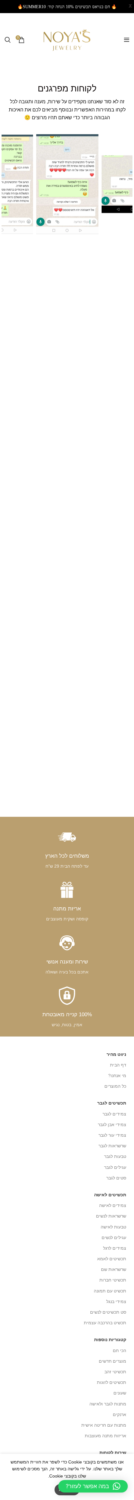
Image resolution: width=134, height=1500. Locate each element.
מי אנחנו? (117, 1075)
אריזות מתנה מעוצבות (105, 1435)
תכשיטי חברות (112, 1279)
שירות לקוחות (112, 1452)
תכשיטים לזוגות (111, 1382)
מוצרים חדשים (112, 1361)
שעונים (119, 1392)
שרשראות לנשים (111, 1215)
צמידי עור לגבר (112, 1135)
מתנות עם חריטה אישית (103, 1425)
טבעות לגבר (115, 1156)
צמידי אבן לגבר (112, 1124)
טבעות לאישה (113, 1226)
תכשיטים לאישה (110, 1194)
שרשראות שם (113, 1269)
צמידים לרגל (114, 1248)
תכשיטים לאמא (111, 1258)
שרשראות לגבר (112, 1145)
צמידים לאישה (112, 1205)
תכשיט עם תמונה (110, 1290)
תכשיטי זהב (115, 1371)
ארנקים (119, 1414)
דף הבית (118, 1064)
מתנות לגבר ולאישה (107, 1403)
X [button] (130, 6)
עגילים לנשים (114, 1237)
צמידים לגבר (114, 1113)
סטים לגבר (116, 1177)
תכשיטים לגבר (111, 1102)
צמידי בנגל (116, 1301)
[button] (93, 1486)
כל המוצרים (115, 1086)
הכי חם (119, 1350)
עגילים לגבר (115, 1167)
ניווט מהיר (116, 1054)
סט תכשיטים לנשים (108, 1312)
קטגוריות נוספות (110, 1339)
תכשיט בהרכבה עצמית (105, 1322)
